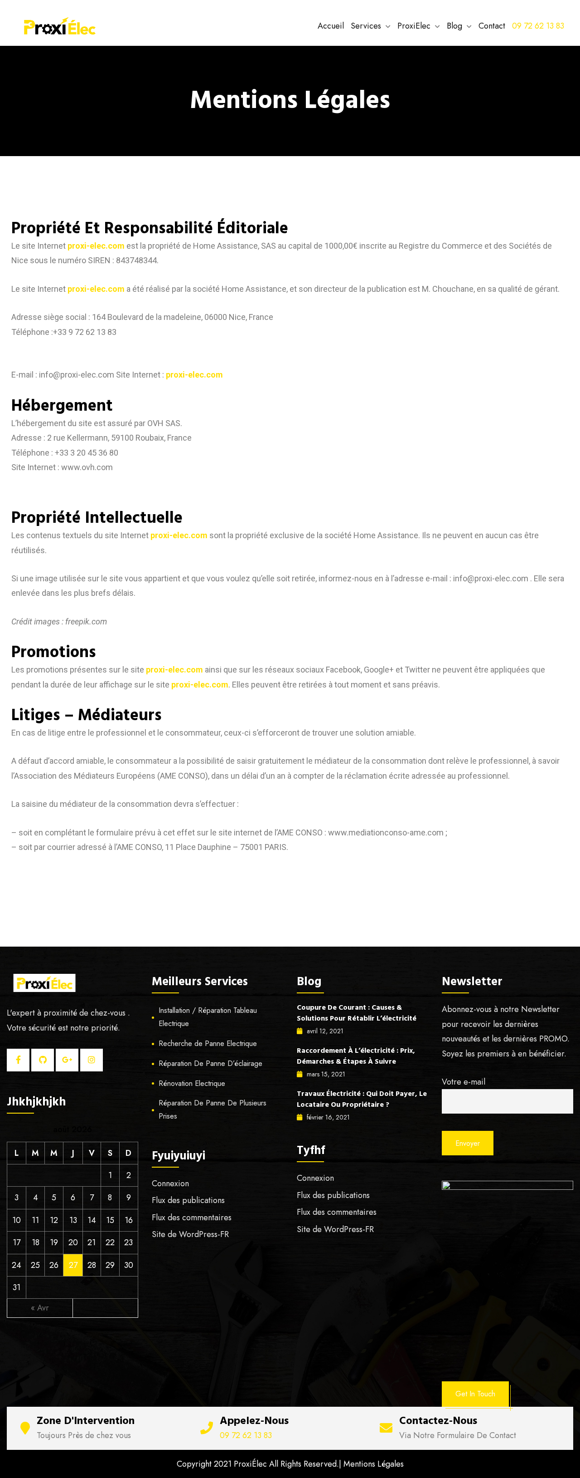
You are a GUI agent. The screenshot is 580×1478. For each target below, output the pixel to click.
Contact (491, 26)
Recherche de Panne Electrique (208, 1043)
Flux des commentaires (192, 1217)
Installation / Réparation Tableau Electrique (208, 1017)
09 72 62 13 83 (538, 26)
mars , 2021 (326, 1074)
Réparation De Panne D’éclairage (210, 1063)
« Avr (40, 1308)
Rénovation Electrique (192, 1083)
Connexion (170, 1183)
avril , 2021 (325, 1031)
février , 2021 (328, 1117)
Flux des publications (188, 1200)
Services (366, 26)
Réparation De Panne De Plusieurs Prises (212, 1109)
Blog (454, 26)
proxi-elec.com (96, 245)
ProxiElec (413, 26)
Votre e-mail (463, 1082)
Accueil (331, 26)
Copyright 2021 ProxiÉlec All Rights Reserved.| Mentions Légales (290, 1464)
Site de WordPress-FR (190, 1234)
